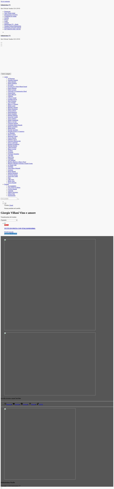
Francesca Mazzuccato (14, 141)
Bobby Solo (11, 181)
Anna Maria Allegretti (14, 168)
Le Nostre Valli (12, 165)
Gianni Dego (11, 93)
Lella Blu (10, 155)
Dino (9, 178)
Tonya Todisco (12, 118)
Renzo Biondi (12, 171)
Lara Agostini (11, 102)
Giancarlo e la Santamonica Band (17, 91)
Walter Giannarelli (13, 120)
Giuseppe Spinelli (13, 123)
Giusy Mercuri (12, 94)
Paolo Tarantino (12, 114)
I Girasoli (10, 152)
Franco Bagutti (12, 138)
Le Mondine (11, 133)
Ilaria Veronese (12, 101)
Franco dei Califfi (13, 176)
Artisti (6, 77)
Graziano (10, 170)
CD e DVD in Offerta (14, 187)
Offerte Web (11, 194)
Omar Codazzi (12, 110)
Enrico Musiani (12, 88)
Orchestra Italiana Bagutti (15, 125)
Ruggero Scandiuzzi (13, 144)
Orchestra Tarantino (13, 154)
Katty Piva (11, 157)
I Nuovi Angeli (12, 98)
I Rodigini (11, 158)
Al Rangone (11, 78)
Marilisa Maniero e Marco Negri (17, 162)
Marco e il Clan (12, 122)
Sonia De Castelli (13, 117)
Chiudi (11, 205)
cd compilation (12, 186)
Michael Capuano (13, 107)
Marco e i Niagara (13, 104)
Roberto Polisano (13, 115)
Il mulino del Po (12, 99)
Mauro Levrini (12, 149)
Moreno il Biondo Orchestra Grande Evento (20, 163)
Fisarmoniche (11, 195)
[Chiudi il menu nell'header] (1, 44)
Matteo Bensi (11, 128)
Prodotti (6, 184)
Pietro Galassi (12, 134)
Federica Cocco (12, 139)
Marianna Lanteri (13, 136)
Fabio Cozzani (12, 90)
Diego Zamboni (12, 83)
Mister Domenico (13, 109)
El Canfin (10, 85)
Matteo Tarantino (12, 126)
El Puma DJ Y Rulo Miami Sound (17, 86)
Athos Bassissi (12, 82)
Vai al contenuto (5, 1)
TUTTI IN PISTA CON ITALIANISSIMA (19, 228)
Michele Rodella (12, 146)
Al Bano (10, 150)
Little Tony (11, 179)
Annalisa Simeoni (13, 80)
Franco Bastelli (12, 182)
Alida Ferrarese (12, 147)
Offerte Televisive (13, 192)
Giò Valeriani (11, 160)
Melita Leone (11, 106)
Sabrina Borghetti (13, 173)
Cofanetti (10, 190)
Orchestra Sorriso (13, 174)
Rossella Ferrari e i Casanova (16, 131)
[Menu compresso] (1, 42)
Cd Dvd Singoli (12, 189)
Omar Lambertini (13, 142)
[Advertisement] (57, 59)
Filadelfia (10, 166)
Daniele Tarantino (13, 130)
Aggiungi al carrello (10, 234)
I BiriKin (10, 96)
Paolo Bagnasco (12, 112)
